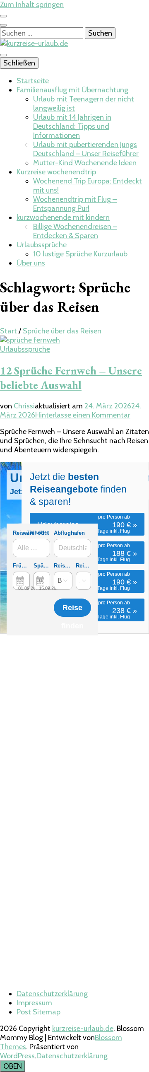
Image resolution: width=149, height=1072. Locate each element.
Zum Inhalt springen (32, 4)
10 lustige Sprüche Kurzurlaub (80, 253)
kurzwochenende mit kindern (63, 217)
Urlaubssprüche (42, 244)
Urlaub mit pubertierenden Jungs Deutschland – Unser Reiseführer (86, 149)
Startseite (33, 80)
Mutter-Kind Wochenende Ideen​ (85, 162)
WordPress (17, 1055)
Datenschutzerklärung (52, 993)
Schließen (19, 63)
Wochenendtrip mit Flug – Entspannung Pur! (75, 204)
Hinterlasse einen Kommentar (82, 415)
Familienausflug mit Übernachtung (72, 89)
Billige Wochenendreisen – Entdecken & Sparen (75, 231)
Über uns (31, 263)
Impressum (34, 1002)
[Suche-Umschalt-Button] (3, 25)
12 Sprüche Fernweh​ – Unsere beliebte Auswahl (71, 377)
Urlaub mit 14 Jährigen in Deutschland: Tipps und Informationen (72, 126)
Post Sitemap (38, 1011)
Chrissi (24, 405)
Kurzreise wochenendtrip (56, 171)
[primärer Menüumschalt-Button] (3, 55)
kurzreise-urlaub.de (82, 1028)
